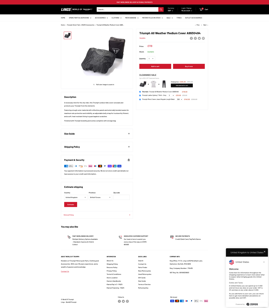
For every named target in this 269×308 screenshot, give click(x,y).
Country (67, 193)
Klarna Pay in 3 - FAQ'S (114, 284)
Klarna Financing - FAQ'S (115, 288)
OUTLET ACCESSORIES (193, 18)
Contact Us (65, 271)
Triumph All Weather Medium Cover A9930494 (160, 92)
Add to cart (155, 66)
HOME (63, 18)
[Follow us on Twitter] (123, 301)
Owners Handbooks (114, 281)
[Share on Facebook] (191, 38)
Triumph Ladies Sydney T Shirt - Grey (154, 95)
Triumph (142, 38)
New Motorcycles (144, 271)
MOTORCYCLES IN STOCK (151, 18)
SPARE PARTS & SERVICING (79, 18)
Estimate (70, 204)
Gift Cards (142, 278)
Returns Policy (112, 267)
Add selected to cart (182, 85)
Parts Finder (142, 267)
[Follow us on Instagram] (127, 301)
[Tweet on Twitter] (199, 38)
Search (140, 261)
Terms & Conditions (114, 274)
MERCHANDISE (130, 18)
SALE (169, 18)
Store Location (112, 278)
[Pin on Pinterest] (195, 38)
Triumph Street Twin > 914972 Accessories (80, 25)
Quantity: (142, 59)
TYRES (179, 18)
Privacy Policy (112, 271)
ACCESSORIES (100, 18)
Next (204, 25)
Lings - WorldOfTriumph (68, 302)
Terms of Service (144, 284)
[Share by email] (203, 38)
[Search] (161, 9)
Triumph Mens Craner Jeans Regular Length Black (158, 99)
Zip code (116, 193)
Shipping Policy (112, 264)
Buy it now (189, 66)
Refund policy (143, 288)
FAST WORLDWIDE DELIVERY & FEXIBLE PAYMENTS (134, 2)
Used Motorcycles (144, 274)
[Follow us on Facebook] (119, 301)
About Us (110, 261)
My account (186, 10)
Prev (198, 25)
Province (92, 193)
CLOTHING (115, 18)
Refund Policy (69, 215)
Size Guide (142, 281)
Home (63, 25)
